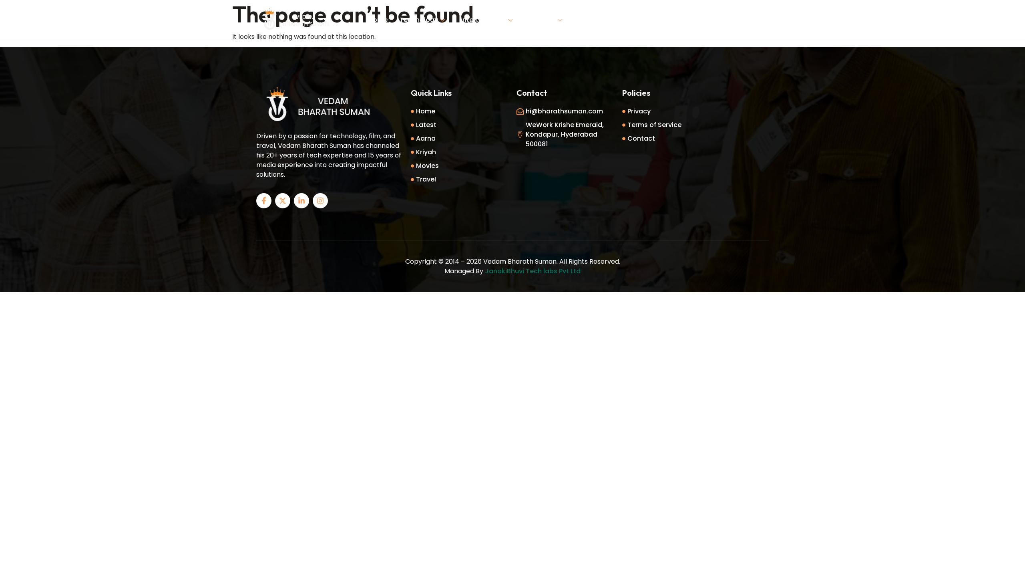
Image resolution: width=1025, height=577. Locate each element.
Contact (655, 19)
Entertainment (482, 19)
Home (378, 19)
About (619, 19)
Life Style (541, 19)
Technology (419, 19)
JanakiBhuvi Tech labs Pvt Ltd (533, 271)
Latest (587, 19)
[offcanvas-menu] (761, 19)
